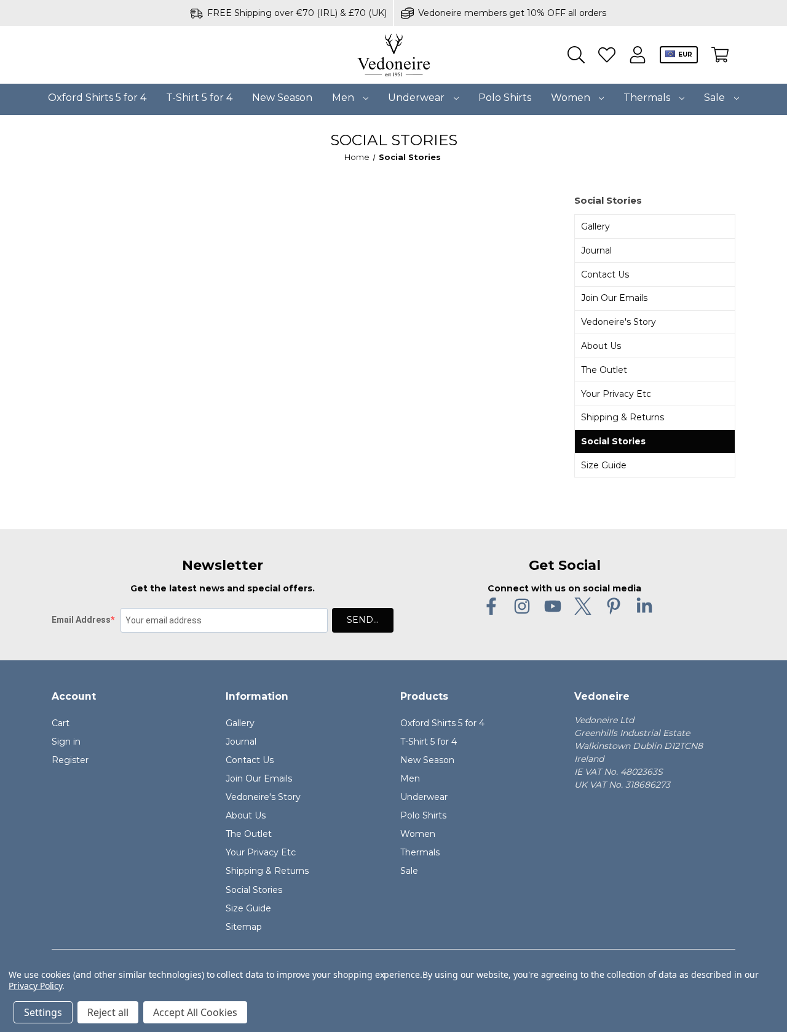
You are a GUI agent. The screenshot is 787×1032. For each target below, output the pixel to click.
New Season (282, 97)
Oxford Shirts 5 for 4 (97, 97)
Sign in (66, 741)
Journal (596, 250)
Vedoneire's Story (618, 321)
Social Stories (613, 441)
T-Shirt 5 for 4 (199, 97)
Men (344, 97)
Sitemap (244, 926)
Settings (43, 1012)
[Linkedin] (644, 606)
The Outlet (604, 369)
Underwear (417, 97)
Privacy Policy (35, 985)
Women (572, 97)
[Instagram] (522, 606)
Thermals (648, 97)
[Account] (637, 55)
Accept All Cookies (195, 1012)
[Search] (576, 55)
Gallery (595, 226)
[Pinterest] (613, 606)
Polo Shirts (504, 97)
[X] (582, 606)
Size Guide (604, 465)
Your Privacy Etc (616, 393)
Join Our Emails (614, 297)
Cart (60, 723)
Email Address (81, 620)
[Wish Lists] (606, 55)
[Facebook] (491, 606)
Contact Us (605, 274)
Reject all (108, 1012)
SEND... (363, 619)
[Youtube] (552, 606)
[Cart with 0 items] (720, 55)
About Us (601, 345)
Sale (715, 97)
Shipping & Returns (622, 417)
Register (70, 760)
